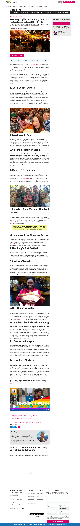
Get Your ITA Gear (31, 499)
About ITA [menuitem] (45, 6)
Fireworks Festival (14, 243)
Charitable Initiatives (40, 496)
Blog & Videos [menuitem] (39, 6)
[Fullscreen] (48, 410)
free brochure (16, 454)
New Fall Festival (21, 319)
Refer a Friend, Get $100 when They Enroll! (16, 504)
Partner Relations (40, 499)
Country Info (14, 12)
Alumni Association (31, 496)
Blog (12, 16)
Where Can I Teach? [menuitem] (23, 6)
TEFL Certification (23, 12)
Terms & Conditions (19, 499)
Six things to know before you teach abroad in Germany (23, 417)
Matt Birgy (15, 28)
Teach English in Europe (23, 422)
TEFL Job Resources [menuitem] (31, 6)
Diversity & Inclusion (40, 493)
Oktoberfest (26, 178)
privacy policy (56, 524)
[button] (11, 61)
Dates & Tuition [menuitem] (15, 6)
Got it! (64, 524)
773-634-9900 (15, 495)
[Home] (10, 16)
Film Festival (30, 502)
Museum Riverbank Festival (17, 222)
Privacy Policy (12, 499)
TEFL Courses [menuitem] (8, 6)
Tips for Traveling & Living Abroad (35, 422)
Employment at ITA (40, 502)
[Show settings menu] (44, 410)
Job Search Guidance (34, 12)
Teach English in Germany (14, 422)
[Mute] (42, 410)
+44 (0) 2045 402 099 (16, 497)
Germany (20, 16)
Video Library (65, 12)
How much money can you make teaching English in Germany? (25, 418)
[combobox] (67, 3)
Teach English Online (46, 12)
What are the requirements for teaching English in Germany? (24, 415)
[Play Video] (11, 410)
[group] (30, 60)
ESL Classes (30, 504)
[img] (45, 60)
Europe (16, 16)
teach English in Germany (33, 64)
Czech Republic (25, 105)
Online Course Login (31, 493)
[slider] (27, 410)
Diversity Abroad (57, 12)
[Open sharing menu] (46, 410)
